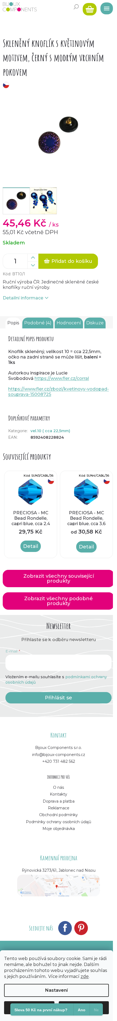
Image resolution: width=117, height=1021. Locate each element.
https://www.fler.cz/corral (62, 378)
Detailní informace (23, 298)
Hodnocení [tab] (69, 322)
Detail (30, 546)
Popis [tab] (13, 322)
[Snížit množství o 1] (32, 265)
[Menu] (104, 6)
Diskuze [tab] (95, 322)
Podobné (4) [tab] (37, 322)
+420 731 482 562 (58, 761)
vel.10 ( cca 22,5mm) (50, 430)
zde (85, 976)
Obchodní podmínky (58, 814)
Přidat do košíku (71, 261)
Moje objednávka (58, 828)
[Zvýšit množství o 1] (32, 257)
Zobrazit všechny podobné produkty (58, 601)
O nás (58, 787)
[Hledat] (76, 6)
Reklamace (58, 808)
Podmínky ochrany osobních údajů (58, 821)
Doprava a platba (59, 801)
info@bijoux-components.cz (58, 754)
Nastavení (56, 990)
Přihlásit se (58, 698)
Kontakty (58, 794)
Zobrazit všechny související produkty (58, 578)
